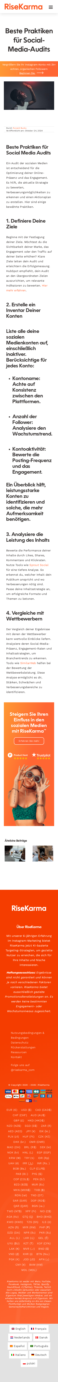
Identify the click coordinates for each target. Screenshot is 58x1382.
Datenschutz (19, 1042)
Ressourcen (19, 1052)
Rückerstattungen (23, 1047)
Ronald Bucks (19, 128)
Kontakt (16, 1057)
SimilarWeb (28, 663)
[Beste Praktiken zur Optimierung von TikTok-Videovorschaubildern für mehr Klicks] (43, 854)
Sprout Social (38, 565)
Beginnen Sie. (27, 73)
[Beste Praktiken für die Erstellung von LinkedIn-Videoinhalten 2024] (15, 854)
